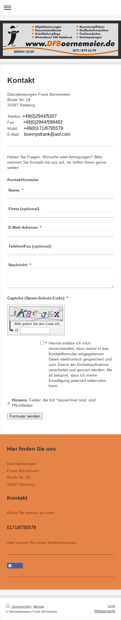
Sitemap (38, 606)
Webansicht (104, 611)
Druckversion (21, 606)
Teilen (17, 566)
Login (111, 606)
